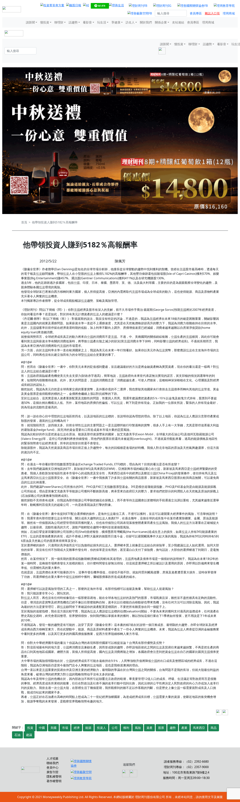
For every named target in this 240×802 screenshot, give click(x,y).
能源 (88, 728)
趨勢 (173, 728)
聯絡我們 (52, 763)
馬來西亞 (199, 728)
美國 (183, 269)
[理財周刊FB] (138, 5)
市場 (65, 728)
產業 (184, 728)
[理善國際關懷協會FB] (192, 5)
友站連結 (178, 22)
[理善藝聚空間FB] (139, 13)
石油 (17, 735)
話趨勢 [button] (73, 22)
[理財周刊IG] (162, 5)
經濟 (77, 728)
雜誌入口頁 (212, 13)
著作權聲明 (54, 781)
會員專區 (196, 13)
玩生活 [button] (101, 22)
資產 (149, 728)
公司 (115, 728)
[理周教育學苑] (224, 5)
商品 (214, 728)
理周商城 (229, 13)
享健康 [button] (115, 22)
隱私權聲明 (54, 776)
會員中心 (52, 767)
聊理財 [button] (58, 22)
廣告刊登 (52, 772)
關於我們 (146, 22)
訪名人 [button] (130, 22)
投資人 (101, 728)
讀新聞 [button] (30, 22)
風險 (138, 728)
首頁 (24, 222)
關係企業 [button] (161, 22)
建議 (29, 735)
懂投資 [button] (44, 22)
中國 (77, 283)
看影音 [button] (87, 22)
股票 (161, 728)
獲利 (126, 728)
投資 (39, 274)
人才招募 (52, 758)
